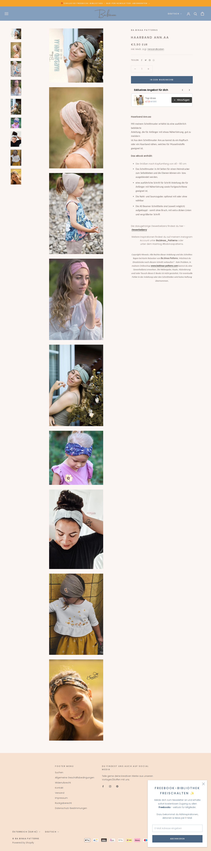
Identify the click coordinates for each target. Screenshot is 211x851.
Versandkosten (155, 49)
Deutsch (173, 13)
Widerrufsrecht (63, 782)
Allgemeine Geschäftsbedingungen (74, 777)
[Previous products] (182, 90)
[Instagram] (110, 786)
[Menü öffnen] (6, 13)
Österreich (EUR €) (25, 831)
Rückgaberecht (63, 803)
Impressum (61, 798)
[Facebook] (142, 60)
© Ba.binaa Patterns (25, 838)
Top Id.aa (150, 98)
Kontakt (59, 787)
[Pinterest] (150, 60)
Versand (59, 792)
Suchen (59, 772)
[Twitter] (146, 60)
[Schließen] (203, 784)
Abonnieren (177, 838)
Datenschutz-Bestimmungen (71, 808)
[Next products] (189, 90)
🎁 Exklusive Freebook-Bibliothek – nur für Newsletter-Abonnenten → (105, 3)
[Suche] (195, 13)
